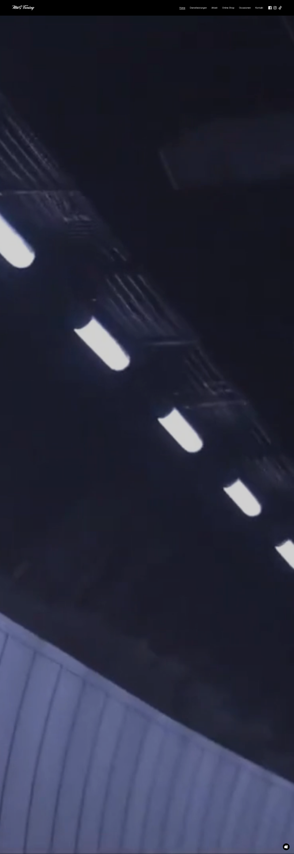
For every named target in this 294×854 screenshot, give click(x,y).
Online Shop (228, 7)
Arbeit (214, 7)
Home (182, 7)
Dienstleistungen (198, 7)
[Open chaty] (286, 846)
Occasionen (245, 7)
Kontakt (259, 7)
